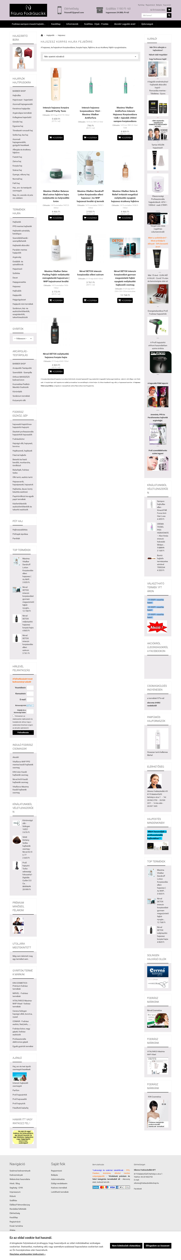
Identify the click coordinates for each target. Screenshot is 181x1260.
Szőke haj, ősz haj (20, 135)
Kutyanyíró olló (19, 400)
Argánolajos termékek (22, 113)
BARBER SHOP (19, 91)
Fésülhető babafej (20, 1108)
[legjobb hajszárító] (161, 362)
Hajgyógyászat (19, 299)
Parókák (16, 538)
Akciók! (16, 757)
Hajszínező (17, 269)
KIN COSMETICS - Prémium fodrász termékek (20, 986)
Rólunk (13, 1196)
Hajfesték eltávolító (21, 245)
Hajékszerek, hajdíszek (22, 451)
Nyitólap (141, 5)
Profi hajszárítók (20, 1095)
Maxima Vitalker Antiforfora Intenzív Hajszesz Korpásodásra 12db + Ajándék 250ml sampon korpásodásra (125, 114)
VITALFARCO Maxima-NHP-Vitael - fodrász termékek (22, 1003)
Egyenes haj (18, 126)
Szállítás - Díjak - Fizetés (96, 24)
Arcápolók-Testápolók (22, 368)
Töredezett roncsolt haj (23, 130)
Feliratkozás (23, 732)
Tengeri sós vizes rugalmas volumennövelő (157, 229)
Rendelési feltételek (18, 1209)
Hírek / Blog (15, 1183)
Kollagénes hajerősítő (22, 117)
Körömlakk (17, 391)
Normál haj (17, 179)
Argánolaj (17, 257)
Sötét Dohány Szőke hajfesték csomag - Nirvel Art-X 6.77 (27, 846)
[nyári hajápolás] (20, 1077)
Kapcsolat (167, 5)
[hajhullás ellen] (157, 294)
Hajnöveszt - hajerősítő (23, 100)
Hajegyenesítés (19, 282)
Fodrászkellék (159, 791)
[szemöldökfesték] (157, 463)
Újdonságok (147, 24)
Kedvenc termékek (59, 1188)
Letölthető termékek (60, 1192)
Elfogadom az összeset (157, 1245)
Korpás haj (17, 166)
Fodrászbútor (19, 439)
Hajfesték (17, 222)
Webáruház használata (20, 1179)
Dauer (15, 278)
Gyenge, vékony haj (21, 174)
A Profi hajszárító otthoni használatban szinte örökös (157, 345)
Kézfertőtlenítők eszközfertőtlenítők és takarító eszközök (22, 506)
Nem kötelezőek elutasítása (126, 1245)
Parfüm (16, 1090)
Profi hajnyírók (19, 1103)
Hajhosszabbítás (20, 530)
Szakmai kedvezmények (20, 1171)
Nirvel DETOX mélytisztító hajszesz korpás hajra (28, 622)
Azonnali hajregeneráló (23, 104)
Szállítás (13, 1200)
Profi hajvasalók (20, 1099)
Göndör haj (17, 122)
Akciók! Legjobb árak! (124, 24)
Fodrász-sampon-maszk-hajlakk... (28, 24)
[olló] (157, 971)
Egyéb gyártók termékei (23, 1046)
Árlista (12, 1230)
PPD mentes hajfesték (22, 226)
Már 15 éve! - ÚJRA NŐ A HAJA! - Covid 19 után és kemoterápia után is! (157, 278)
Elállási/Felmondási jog (20, 1205)
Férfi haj (16, 183)
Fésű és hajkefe (19, 455)
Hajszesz (17, 286)
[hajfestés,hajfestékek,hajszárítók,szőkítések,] (157, 1020)
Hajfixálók (17, 291)
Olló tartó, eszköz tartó (23, 477)
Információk (72, 24)
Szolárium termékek (21, 396)
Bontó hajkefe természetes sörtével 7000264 (162, 561)
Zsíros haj (17, 161)
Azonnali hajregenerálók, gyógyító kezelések (21, 142)
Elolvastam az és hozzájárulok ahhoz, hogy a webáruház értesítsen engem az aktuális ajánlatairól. (23, 722)
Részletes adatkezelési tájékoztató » (28, 1254)
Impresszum (15, 1192)
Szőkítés (16, 273)
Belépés (159, 5)
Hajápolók (17, 295)
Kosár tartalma (16, 1226)
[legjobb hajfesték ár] (157, 396)
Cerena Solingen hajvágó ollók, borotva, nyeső (22, 1014)
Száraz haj (17, 170)
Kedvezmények (16, 1175)
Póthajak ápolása (20, 534)
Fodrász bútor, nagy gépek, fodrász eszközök (21, 1032)
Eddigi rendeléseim (59, 1183)
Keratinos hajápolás (21, 108)
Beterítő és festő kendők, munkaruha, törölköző (21, 462)
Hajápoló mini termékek (23, 304)
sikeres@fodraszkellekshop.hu (146, 1183)
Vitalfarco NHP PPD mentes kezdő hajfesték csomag (23, 764)
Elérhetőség (15, 1213)
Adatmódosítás (58, 1179)
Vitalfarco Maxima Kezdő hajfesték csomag (21, 790)
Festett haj (17, 157)
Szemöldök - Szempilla (22, 372)
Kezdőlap (56, 24)
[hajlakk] (157, 738)
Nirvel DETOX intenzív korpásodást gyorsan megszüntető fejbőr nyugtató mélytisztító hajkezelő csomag (125, 278)
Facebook (138, 1189)
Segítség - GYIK (16, 1188)
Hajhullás (17, 95)
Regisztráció (150, 5)
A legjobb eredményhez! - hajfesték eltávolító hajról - (157, 85)
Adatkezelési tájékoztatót (22, 719)
